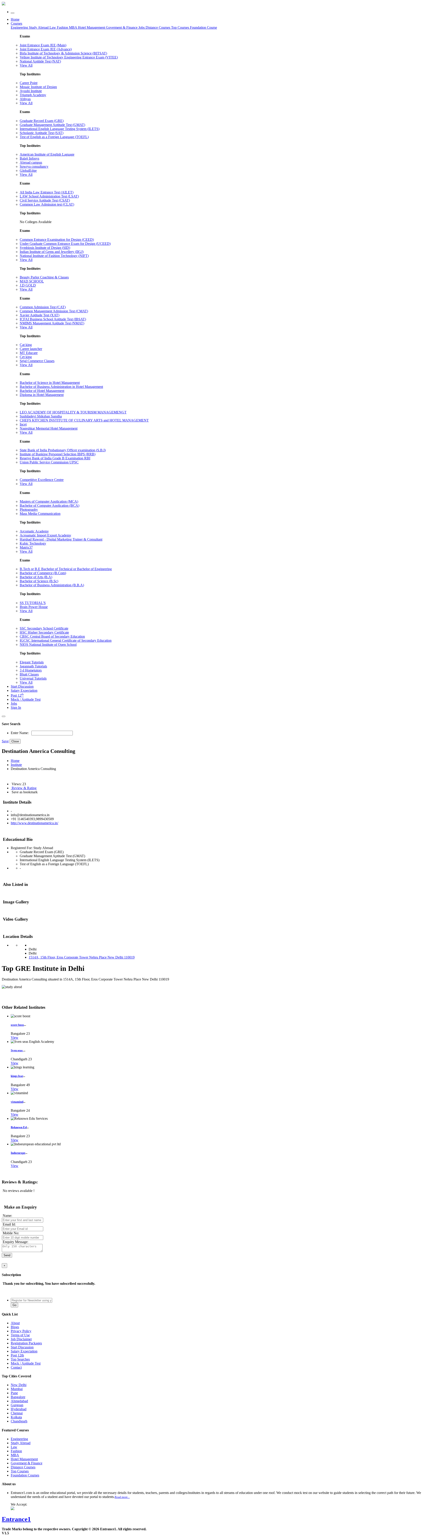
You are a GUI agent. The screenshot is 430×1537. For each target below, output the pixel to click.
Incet (23, 424)
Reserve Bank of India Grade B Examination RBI (55, 458)
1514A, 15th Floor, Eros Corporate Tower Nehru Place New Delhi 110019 (82, 957)
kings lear (17, 1076)
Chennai (17, 1413)
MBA (73, 27)
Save (5, 741)
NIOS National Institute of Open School (48, 644)
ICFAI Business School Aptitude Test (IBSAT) (53, 319)
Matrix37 (26, 547)
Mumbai (17, 1389)
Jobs (14, 703)
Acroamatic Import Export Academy (45, 535)
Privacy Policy (21, 1331)
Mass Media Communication (40, 513)
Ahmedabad (19, 1401)
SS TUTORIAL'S (33, 603)
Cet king (26, 357)
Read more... (122, 1497)
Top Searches (20, 1359)
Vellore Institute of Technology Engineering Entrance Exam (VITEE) (69, 57)
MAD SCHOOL (32, 281)
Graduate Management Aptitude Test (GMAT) (52, 125)
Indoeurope (18, 1152)
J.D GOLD (28, 285)
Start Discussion (22, 686)
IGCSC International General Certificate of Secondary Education (66, 640)
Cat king (26, 345)
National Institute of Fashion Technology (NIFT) (54, 256)
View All (26, 65)
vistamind (17, 1101)
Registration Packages (26, 1343)
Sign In (16, 707)
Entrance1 (16, 1519)
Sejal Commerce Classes (37, 361)
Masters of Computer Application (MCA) (49, 501)
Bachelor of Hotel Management (42, 391)
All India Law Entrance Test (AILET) (46, 192)
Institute (16, 765)
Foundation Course (203, 27)
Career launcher (31, 349)
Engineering (20, 27)
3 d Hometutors (31, 670)
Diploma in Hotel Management (42, 395)
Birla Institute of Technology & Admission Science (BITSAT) (63, 53)
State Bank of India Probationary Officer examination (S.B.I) (63, 450)
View (14, 1037)
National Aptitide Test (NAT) (40, 61)
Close (15, 741)
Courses (16, 23)
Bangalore (18, 1397)
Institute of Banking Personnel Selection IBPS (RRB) (57, 454)
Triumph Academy (33, 95)
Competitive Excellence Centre (42, 480)
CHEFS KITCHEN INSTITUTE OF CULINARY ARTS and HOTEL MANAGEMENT (84, 420)
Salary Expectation (24, 690)
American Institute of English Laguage (47, 154)
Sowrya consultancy (34, 166)
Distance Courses (158, 27)
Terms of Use (20, 1335)
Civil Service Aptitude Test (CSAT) (45, 200)
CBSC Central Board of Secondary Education (52, 636)
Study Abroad (39, 27)
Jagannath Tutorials (33, 666)
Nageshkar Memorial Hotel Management (48, 428)
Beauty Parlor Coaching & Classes (44, 277)
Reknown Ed (19, 1127)
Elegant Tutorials (32, 662)
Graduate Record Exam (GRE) (42, 121)
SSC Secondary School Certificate (44, 628)
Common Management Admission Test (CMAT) (54, 311)
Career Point (28, 83)
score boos (17, 1024)
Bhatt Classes (29, 674)
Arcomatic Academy (34, 531)
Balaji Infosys (29, 158)
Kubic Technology (33, 543)
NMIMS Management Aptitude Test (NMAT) (52, 323)
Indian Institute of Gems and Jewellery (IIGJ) (52, 252)
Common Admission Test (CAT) (43, 307)
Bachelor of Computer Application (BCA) (49, 505)
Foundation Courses (25, 1475)
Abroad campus (31, 162)
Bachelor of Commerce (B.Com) (43, 573)
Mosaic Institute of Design (38, 87)
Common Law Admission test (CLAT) (47, 204)
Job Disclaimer (21, 1339)
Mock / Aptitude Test (26, 699)
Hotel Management (92, 27)
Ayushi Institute (31, 91)
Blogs (15, 1327)
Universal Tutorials (33, 678)
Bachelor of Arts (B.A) (36, 577)
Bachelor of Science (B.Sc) (39, 581)
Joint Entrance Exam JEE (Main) (43, 45)
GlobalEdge (28, 170)
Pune (14, 1393)
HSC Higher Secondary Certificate (44, 632)
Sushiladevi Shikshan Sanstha (41, 416)
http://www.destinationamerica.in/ (34, 823)
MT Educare (29, 353)
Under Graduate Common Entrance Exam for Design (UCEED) (65, 244)
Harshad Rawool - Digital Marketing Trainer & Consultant (61, 539)
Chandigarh (19, 1421)
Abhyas (25, 99)
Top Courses (180, 27)
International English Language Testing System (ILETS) (59, 129)
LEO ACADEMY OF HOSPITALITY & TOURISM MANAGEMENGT (73, 412)
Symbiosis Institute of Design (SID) (45, 248)
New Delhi (18, 1385)
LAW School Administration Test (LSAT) (49, 196)
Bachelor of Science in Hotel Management (50, 383)
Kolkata (16, 1417)
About (15, 1323)
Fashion (63, 27)
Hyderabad (18, 1409)
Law (53, 27)
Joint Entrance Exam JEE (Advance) (46, 49)
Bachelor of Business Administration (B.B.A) (52, 585)
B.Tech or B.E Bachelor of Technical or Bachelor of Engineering (66, 569)
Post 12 (17, 695)
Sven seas (17, 1050)
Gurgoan (17, 1405)
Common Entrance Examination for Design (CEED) (57, 239)
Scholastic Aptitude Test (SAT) (41, 133)
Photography (29, 509)
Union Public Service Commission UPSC (49, 462)
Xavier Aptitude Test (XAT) (39, 315)
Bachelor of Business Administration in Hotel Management (61, 387)
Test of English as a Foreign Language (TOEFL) (54, 137)
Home (15, 19)
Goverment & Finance (26, 1463)
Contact (16, 1367)
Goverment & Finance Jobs (126, 27)
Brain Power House (34, 607)
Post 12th (17, 1355)
